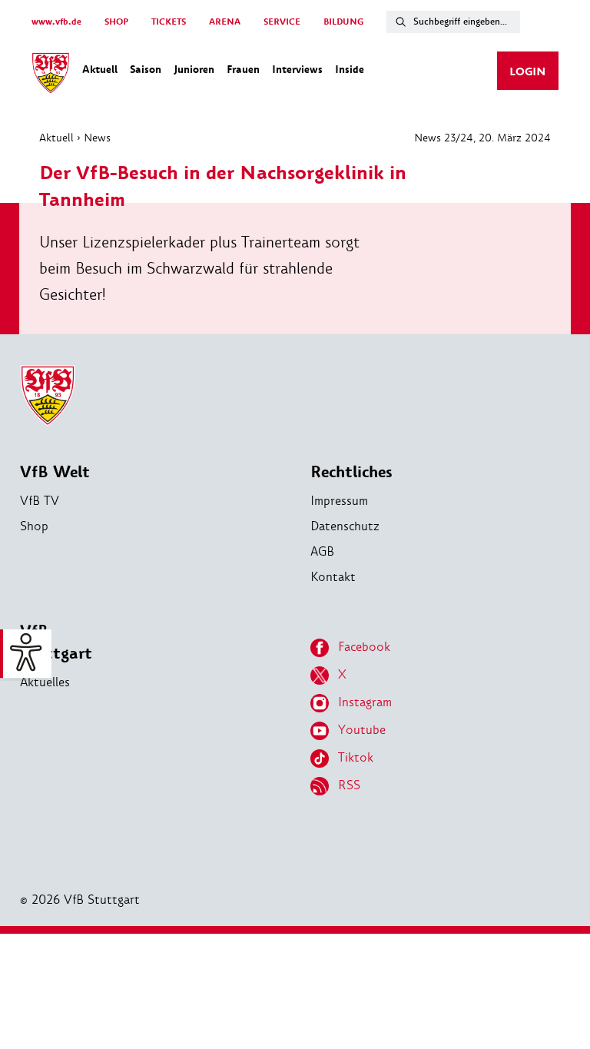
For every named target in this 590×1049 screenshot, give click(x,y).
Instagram (365, 702)
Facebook (364, 647)
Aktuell (56, 137)
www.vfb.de (56, 22)
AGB (322, 551)
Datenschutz (345, 526)
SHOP (116, 22)
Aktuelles (45, 682)
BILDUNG (343, 22)
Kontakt (333, 577)
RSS (349, 785)
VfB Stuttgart (56, 642)
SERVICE (282, 22)
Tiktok (355, 757)
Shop (34, 526)
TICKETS (168, 22)
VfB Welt (55, 472)
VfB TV (39, 501)
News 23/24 (443, 137)
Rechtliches (351, 472)
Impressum (339, 501)
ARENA (224, 22)
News (97, 137)
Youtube (362, 730)
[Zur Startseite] (50, 75)
